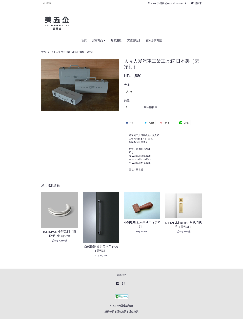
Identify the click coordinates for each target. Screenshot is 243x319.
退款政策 (134, 312)
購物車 (198, 3)
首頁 (84, 40)
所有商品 (97, 40)
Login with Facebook (176, 3)
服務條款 (109, 312)
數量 (127, 101)
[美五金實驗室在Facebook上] (118, 284)
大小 (127, 85)
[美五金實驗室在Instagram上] (123, 284)
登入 (150, 3)
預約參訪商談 (154, 40)
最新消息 (116, 40)
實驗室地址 (133, 40)
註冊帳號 (162, 3)
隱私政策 (121, 312)
